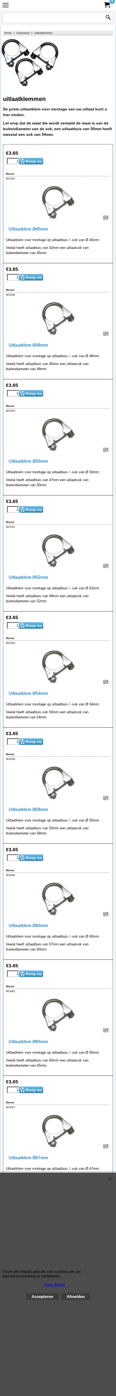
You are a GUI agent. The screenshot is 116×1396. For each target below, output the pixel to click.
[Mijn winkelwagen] (107, 5)
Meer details (54, 1284)
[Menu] (5, 5)
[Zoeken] (108, 18)
